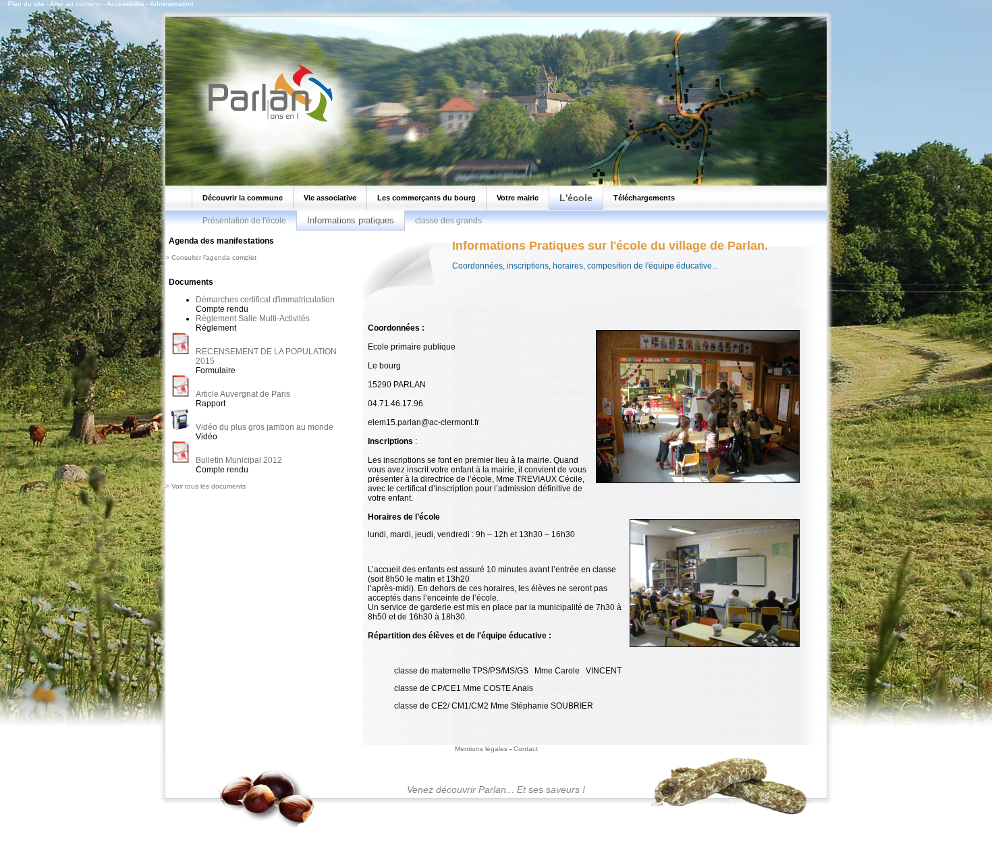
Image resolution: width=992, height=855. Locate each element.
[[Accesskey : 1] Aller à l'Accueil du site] (266, 121)
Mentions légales (481, 748)
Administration (172, 3)
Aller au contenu (75, 3)
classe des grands (448, 220)
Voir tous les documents (208, 486)
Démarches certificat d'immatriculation (265, 299)
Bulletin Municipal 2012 (239, 460)
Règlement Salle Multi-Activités (253, 318)
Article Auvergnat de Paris (243, 394)
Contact (526, 748)
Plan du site (26, 3)
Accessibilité (125, 3)
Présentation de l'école (244, 220)
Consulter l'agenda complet (213, 257)
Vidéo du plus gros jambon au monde (264, 427)
